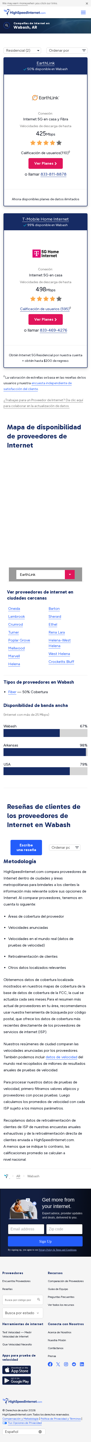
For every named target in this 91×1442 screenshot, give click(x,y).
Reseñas (7, 1289)
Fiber (12, 692)
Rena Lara (57, 632)
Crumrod (15, 624)
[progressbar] (46, 733)
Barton (54, 608)
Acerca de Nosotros (59, 1332)
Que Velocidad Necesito (17, 1344)
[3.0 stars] (46, 143)
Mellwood (16, 648)
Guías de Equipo (58, 1289)
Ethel (53, 624)
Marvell (14, 656)
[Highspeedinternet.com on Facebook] (50, 1365)
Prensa (52, 1356)
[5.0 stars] (59, 143)
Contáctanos (55, 1348)
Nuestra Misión (57, 1340)
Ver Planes (40, 163)
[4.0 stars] (52, 143)
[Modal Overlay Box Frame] (45, 1223)
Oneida (14, 608)
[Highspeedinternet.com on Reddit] (74, 1365)
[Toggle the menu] (83, 12)
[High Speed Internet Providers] (25, 12)
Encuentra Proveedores (16, 1281)
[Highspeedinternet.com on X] (58, 1365)
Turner (13, 632)
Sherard (55, 616)
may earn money (17, 3)
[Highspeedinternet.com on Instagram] (66, 1365)
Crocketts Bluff (61, 661)
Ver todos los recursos (61, 1304)
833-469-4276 (53, 330)
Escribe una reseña (26, 847)
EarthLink (46, 63)
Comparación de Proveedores (66, 1281)
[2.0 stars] (39, 143)
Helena (14, 664)
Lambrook (16, 616)
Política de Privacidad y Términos (61, 1418)
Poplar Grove (19, 640)
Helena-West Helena (60, 643)
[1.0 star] (33, 143)
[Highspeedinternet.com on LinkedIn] (82, 1365)
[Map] (45, 516)
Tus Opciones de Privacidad (25, 1423)
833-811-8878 (53, 174)
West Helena (59, 653)
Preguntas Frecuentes (61, 1297)
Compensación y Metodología (20, 1418)
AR (18, 1176)
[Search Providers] (38, 1300)
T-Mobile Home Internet (45, 219)
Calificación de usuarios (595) (45, 309)
